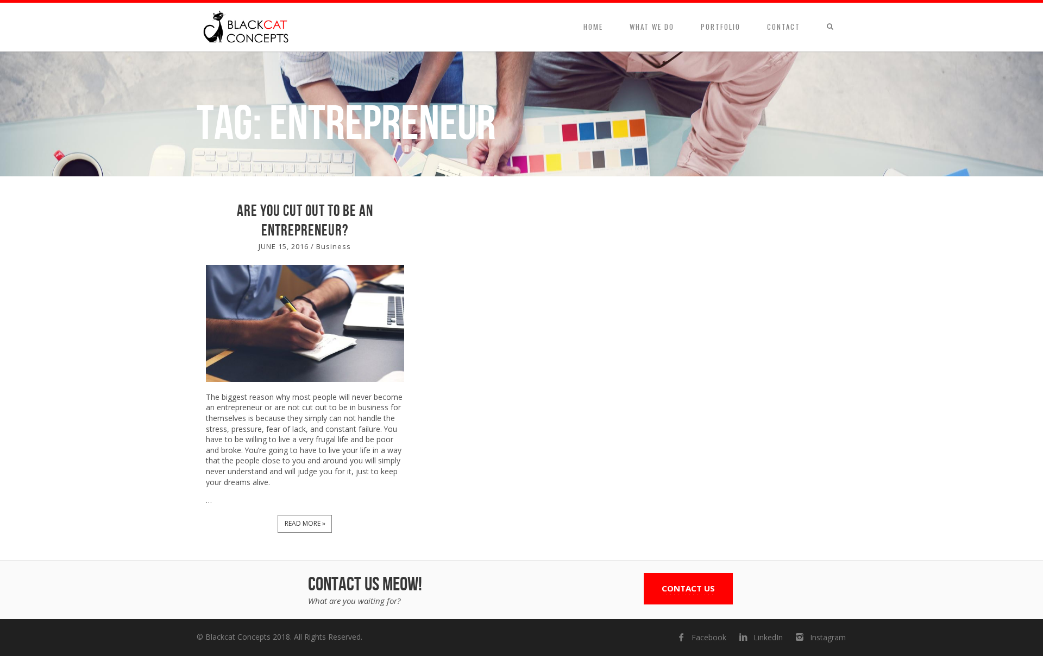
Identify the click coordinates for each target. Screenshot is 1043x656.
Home (593, 26)
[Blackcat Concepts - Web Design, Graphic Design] (247, 27)
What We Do (652, 26)
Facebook (709, 637)
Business (333, 246)
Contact (783, 26)
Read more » (305, 523)
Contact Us (688, 588)
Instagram (828, 637)
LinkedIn (768, 637)
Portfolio (720, 26)
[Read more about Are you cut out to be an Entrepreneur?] (305, 323)
